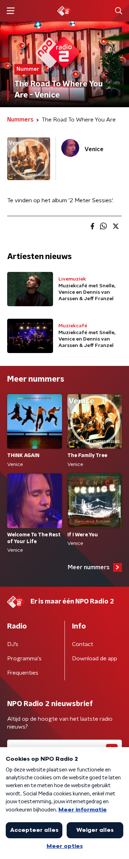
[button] (11, 11)
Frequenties (22, 673)
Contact (82, 644)
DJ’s (12, 644)
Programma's (24, 658)
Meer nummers (89, 567)
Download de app (94, 658)
